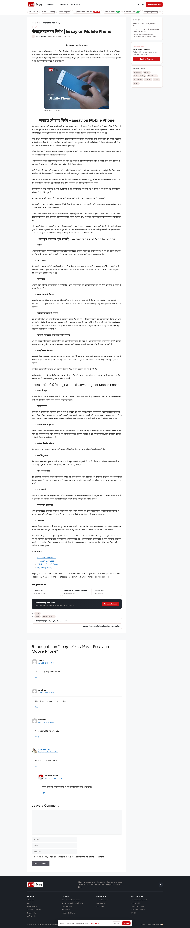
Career (156, 79)
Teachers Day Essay (46, 561)
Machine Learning (48, 12)
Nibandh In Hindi (48, 616)
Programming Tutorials (139, 900)
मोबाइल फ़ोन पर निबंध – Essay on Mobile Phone (145, 25)
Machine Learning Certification (72, 903)
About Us (30, 900)
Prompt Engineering (150, 12)
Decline (116, 923)
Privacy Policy (32, 913)
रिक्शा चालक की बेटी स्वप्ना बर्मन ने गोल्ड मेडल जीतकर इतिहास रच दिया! (101, 626)
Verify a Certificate (68, 913)
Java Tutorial (135, 903)
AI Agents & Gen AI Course (87, 12)
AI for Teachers (131, 12)
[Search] (138, 4)
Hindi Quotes (152, 76)
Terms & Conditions (34, 910)
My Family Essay (44, 567)
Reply (37, 677)
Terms (149, 925)
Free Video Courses (138, 910)
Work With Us (32, 906)
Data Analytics (64, 12)
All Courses (66, 910)
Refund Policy (32, 916)
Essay (39, 23)
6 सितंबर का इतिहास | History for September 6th (52, 621)
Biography (137, 72)
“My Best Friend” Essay (47, 564)
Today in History (139, 76)
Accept (126, 923)
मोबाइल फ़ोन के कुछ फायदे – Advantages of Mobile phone (146, 30)
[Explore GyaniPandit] (143, 4)
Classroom (63, 4)
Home (34, 23)
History (146, 72)
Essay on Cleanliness (46, 558)
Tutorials (75, 4)
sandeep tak (44, 749)
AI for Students (111, 12)
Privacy (143, 925)
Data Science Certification (71, 900)
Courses (51, 4)
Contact (30, 903)
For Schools (100, 906)
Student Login (101, 903)
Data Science (33, 12)
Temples (148, 79)
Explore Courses (154, 4)
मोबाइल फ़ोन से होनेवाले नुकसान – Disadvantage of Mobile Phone (145, 35)
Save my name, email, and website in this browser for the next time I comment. (69, 857)
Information (138, 79)
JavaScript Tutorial (137, 906)
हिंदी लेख (133, 913)
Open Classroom (102, 900)
